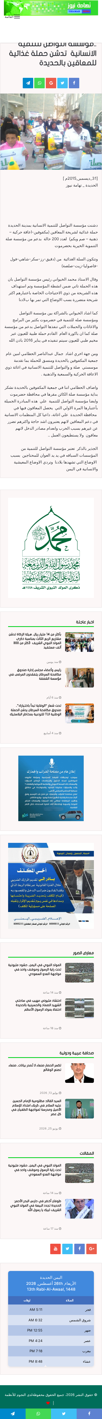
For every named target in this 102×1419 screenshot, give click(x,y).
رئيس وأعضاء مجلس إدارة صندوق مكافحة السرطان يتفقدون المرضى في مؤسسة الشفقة (35, 674)
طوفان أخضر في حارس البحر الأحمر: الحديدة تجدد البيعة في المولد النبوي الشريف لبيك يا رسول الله (35, 1205)
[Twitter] (67, 1249)
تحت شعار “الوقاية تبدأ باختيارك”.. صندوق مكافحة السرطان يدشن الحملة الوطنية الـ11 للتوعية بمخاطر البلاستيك (35, 710)
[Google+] (91, 1249)
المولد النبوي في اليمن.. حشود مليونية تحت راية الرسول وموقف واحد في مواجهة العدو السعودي (34, 969)
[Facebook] (79, 1249)
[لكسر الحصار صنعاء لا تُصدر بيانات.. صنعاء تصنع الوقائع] (79, 1073)
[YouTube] (55, 1249)
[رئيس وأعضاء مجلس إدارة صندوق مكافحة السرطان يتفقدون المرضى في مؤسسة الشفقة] (79, 677)
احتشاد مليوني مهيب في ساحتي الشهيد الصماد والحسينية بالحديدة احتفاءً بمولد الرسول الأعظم (38, 1005)
